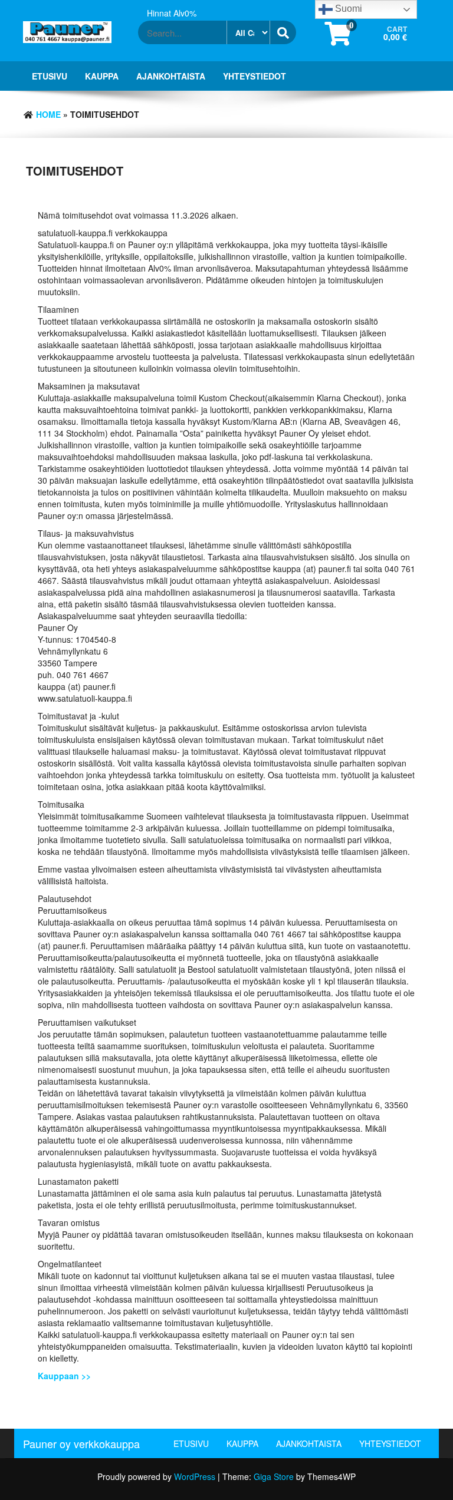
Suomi (347, 9)
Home (48, 114)
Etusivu (49, 76)
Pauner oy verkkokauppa (81, 1443)
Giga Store (274, 1476)
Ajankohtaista (170, 76)
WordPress (194, 1476)
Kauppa (102, 76)
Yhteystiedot (254, 76)
